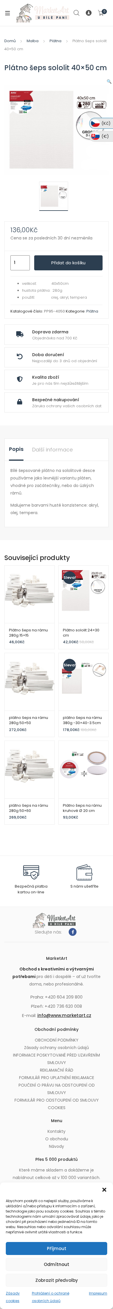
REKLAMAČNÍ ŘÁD (56, 1070)
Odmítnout (56, 1264)
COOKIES (56, 1108)
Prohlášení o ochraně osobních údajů (50, 1297)
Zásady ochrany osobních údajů (56, 1047)
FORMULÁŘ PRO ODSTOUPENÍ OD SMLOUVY (56, 1100)
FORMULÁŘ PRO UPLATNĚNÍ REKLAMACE (56, 1078)
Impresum (98, 1293)
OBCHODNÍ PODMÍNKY (57, 1040)
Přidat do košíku (68, 263)
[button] (104, 1190)
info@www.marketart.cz (64, 1015)
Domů (10, 41)
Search (77, 13)
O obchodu (56, 1139)
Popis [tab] (16, 449)
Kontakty (56, 1131)
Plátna (55, 41)
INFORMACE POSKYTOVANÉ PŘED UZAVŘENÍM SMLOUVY (56, 1059)
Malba (33, 41)
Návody (56, 1146)
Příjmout (56, 1248)
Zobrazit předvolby (56, 1280)
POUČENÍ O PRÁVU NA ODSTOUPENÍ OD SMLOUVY (57, 1089)
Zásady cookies (13, 1297)
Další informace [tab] (52, 449)
